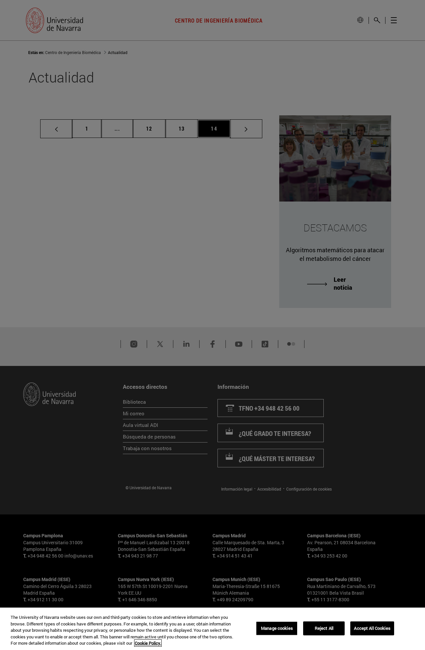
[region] (212, 629)
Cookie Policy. (148, 643)
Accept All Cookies (372, 628)
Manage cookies (277, 628)
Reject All (324, 628)
